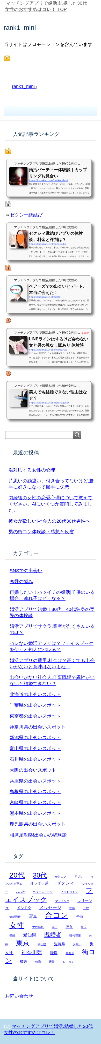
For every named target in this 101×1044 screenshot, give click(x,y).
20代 (17, 875)
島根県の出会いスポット (35, 791)
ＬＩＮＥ (68, 961)
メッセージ (50, 907)
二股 (86, 908)
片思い (77, 944)
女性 (16, 925)
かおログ (60, 876)
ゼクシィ (65, 883)
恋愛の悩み (21, 581)
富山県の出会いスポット (35, 748)
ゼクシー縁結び (26, 215)
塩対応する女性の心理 (32, 470)
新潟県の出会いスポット (35, 737)
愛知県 (29, 935)
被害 (23, 962)
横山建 (42, 944)
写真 (33, 916)
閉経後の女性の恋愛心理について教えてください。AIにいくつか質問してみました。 (50, 504)
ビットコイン (69, 891)
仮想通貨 (15, 916)
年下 (54, 926)
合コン (56, 915)
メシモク (24, 908)
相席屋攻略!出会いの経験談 (38, 835)
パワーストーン (43, 891)
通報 (52, 961)
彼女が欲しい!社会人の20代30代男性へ (49, 521)
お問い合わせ (19, 996)
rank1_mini (23, 86)
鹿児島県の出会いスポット (38, 824)
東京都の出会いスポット (35, 716)
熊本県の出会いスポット (35, 813)
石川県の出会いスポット (35, 759)
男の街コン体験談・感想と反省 (41, 531)
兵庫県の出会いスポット (35, 781)
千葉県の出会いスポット (35, 705)
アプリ (78, 876)
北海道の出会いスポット (35, 694)
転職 (38, 961)
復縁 (12, 935)
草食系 (70, 953)
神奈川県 (31, 952)
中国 (72, 908)
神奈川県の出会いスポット (38, 727)
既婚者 (52, 934)
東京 (23, 943)
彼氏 (83, 926)
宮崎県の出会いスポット (35, 802)
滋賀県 (59, 944)
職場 (53, 953)
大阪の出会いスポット (33, 770)
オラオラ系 (39, 883)
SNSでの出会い (26, 570)
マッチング (62, 900)
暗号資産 (75, 935)
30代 (40, 875)
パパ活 (20, 891)
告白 (79, 917)
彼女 (69, 927)
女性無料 (38, 926)
